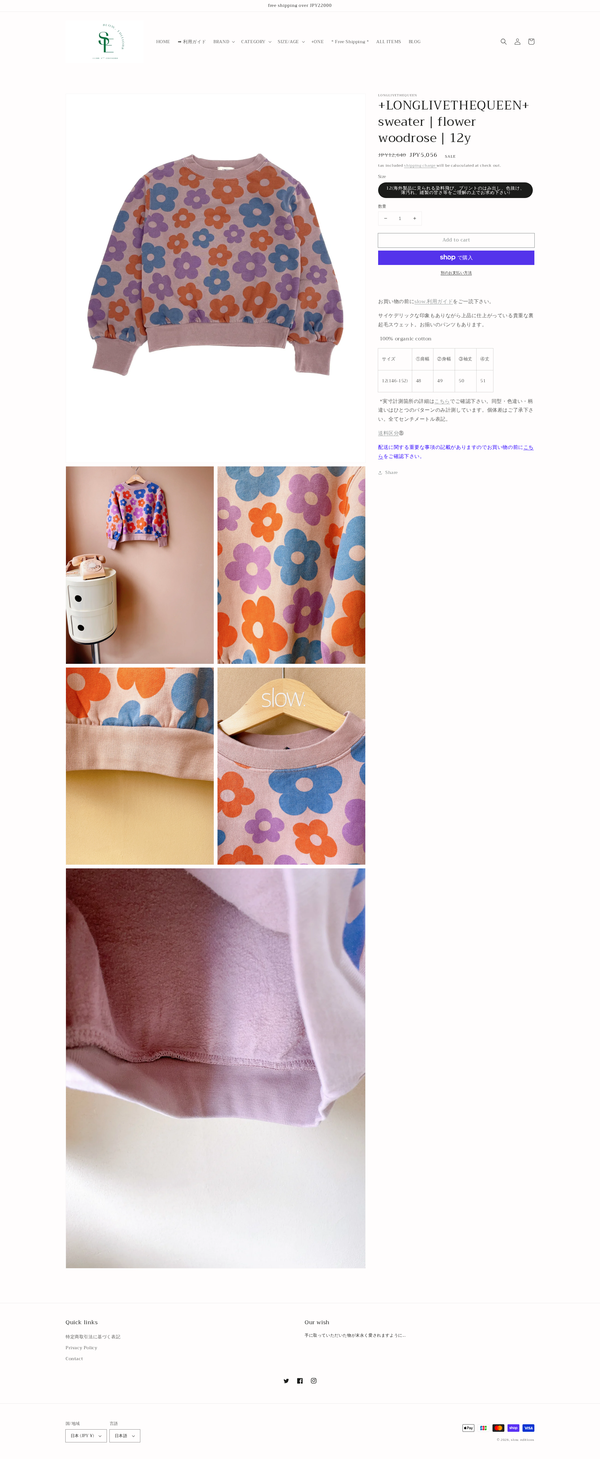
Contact (74, 1358)
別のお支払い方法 (456, 272)
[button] (224, 41)
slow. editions (522, 1439)
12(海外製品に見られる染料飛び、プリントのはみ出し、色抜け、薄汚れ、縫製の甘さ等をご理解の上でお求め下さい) (455, 190)
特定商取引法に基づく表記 (93, 1336)
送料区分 (388, 433)
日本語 (121, 1435)
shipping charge (420, 165)
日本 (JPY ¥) (82, 1435)
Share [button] (391, 472)
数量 (382, 206)
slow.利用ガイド (433, 301)
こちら (442, 401)
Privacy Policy (81, 1347)
